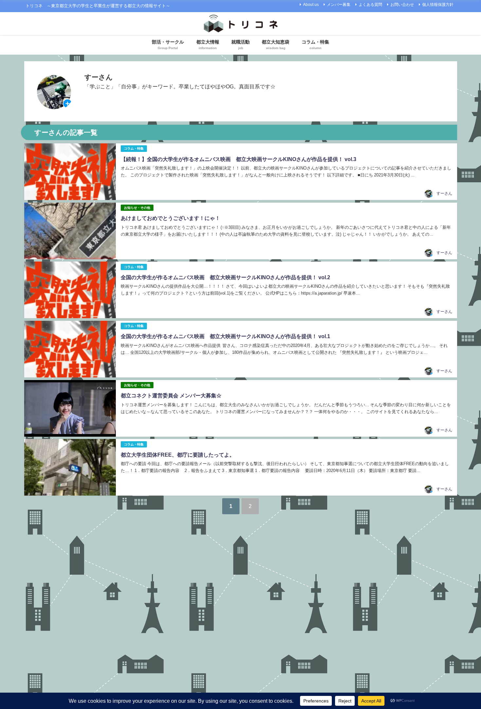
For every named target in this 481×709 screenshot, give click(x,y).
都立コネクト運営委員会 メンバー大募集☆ (171, 395)
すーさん (444, 193)
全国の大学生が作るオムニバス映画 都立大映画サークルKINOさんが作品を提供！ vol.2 (225, 277)
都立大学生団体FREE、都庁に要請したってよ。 (178, 454)
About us (311, 5)
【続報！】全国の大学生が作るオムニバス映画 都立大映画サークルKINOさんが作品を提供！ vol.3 (238, 159)
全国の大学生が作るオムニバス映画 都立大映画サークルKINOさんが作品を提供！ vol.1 (225, 336)
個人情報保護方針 (438, 5)
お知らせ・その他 (137, 207)
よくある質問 (370, 5)
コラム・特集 (134, 148)
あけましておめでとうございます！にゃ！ (170, 218)
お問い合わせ (402, 5)
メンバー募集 (338, 5)
